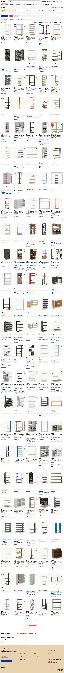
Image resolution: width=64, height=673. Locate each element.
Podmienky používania (59, 669)
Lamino (22, 19)
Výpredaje (18, 4)
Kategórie (4, 4)
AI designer (53, 1)
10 (38, 628)
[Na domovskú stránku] (4, 1)
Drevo (18, 19)
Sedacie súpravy (29, 4)
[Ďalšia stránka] (42, 629)
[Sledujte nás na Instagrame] (49, 662)
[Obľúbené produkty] (59, 1)
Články (35, 653)
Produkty (22, 661)
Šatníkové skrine (37, 4)
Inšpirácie (48, 1)
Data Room (50, 655)
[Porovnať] (12, 26)
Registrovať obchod (51, 650)
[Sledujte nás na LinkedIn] (56, 662)
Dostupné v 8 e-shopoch (5, 217)
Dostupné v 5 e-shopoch (54, 68)
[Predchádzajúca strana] (22, 629)
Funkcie (21, 656)
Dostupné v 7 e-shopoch (29, 566)
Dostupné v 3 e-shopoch (29, 93)
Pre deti (24, 4)
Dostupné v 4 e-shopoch (5, 317)
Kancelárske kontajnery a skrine (22, 633)
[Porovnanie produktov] (57, 1)
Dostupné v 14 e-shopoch (42, 339)
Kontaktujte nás (22, 653)
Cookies (61, 667)
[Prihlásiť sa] (62, 1)
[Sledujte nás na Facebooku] (51, 662)
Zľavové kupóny (43, 1)
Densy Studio (36, 656)
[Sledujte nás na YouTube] (54, 662)
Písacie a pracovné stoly (31, 633)
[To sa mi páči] (12, 25)
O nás (20, 650)
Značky (35, 650)
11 (40, 628)
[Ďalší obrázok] (12, 29)
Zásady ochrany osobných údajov (57, 668)
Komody (47, 4)
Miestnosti (11, 4)
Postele (43, 4)
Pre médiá (21, 655)
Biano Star (50, 653)
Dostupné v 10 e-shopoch (5, 617)
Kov (15, 19)
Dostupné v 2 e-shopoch (5, 42)
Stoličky (52, 4)
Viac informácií (16, 42)
